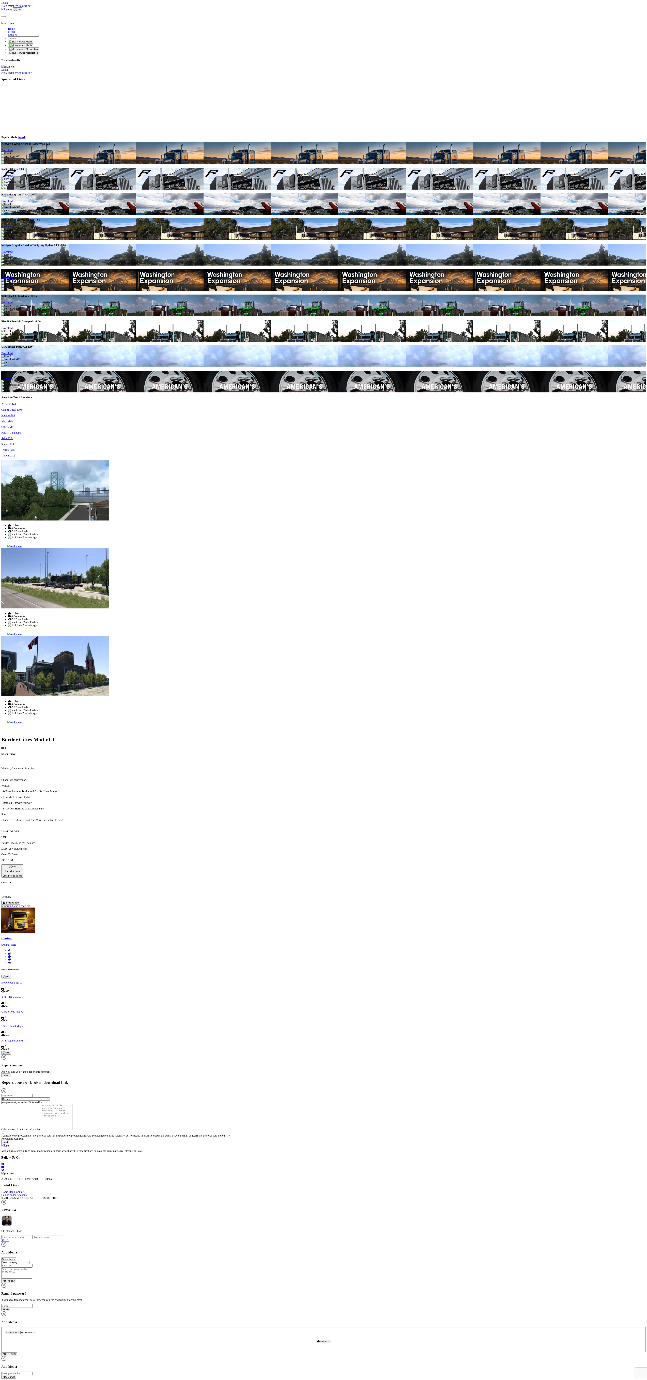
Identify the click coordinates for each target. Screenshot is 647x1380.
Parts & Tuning (11, 432)
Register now (25, 5)
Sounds (8, 444)
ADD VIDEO (9, 1377)
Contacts (12, 34)
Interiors (8, 415)
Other (7, 426)
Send (5, 1142)
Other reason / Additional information (21, 1129)
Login (4, 2)
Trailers (8, 455)
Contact (20, 1191)
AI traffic (9, 404)
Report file (24, 905)
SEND (6, 1309)
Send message (8, 944)
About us (22, 1194)
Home (11, 28)
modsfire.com (12, 902)
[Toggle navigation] (10, 9)
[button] (9, 950)
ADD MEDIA (9, 1281)
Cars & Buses (11, 409)
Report (6, 1075)
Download (7, 150)
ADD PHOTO (9, 1354)
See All (21, 137)
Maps (7, 421)
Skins (7, 438)
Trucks (8, 449)
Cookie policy (8, 1194)
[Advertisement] (32, 107)
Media (11, 31)
